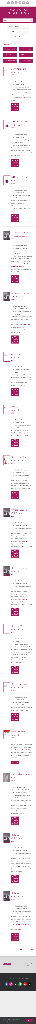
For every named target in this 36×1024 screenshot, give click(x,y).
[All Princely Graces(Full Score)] (6, 124)
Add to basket (16, 105)
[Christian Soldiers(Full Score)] (6, 512)
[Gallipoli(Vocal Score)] (6, 896)
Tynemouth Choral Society (22, 750)
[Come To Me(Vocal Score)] (6, 629)
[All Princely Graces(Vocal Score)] (6, 180)
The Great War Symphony (19, 866)
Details (16, 109)
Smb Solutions (25, 978)
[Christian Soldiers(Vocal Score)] (6, 571)
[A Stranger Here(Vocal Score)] (6, 71)
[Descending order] (27, 26)
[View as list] (19, 36)
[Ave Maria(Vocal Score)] (6, 357)
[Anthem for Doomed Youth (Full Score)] (6, 235)
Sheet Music (6, 44)
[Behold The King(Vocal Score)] (6, 460)
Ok (29, 1020)
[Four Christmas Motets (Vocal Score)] (6, 777)
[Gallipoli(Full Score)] (6, 838)
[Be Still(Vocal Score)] (6, 409)
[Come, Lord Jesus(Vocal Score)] (6, 687)
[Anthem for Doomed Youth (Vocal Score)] (6, 296)
